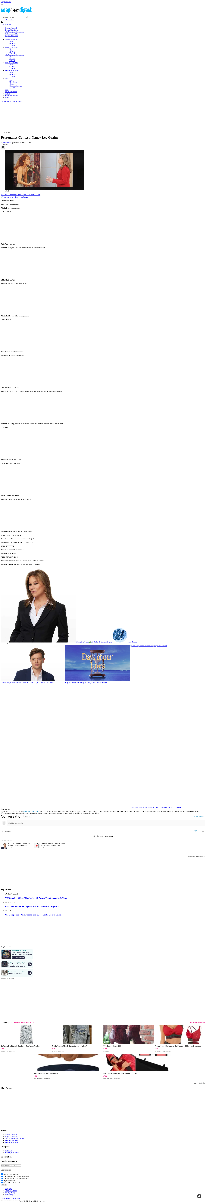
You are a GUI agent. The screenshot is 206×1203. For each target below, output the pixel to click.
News (11, 41)
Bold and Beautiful (11, 34)
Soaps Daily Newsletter (11, 1174)
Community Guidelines (31, 811)
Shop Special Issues (12, 1153)
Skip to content (6, 2)
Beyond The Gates (11, 36)
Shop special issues (15, 86)
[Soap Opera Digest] (5, 1126)
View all (12, 45)
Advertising (9, 1194)
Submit (4, 1185)
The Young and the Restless (14, 32)
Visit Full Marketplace (197, 1022)
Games (3, 20)
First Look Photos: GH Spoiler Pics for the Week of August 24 (32, 906)
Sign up (201, 816)
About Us (12, 88)
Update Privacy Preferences (10, 1198)
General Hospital (11, 28)
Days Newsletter (9, 1181)
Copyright (8, 1189)
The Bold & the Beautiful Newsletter (15, 1178)
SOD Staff (7, 143)
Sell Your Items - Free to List (24, 1022)
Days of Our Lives (11, 30)
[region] (103, 836)
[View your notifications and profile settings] (203, 831)
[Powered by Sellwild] (202, 1083)
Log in (196, 816)
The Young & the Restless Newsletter (16, 1176)
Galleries (12, 43)
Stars (11, 80)
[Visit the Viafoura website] (200, 856)
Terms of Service (17, 101)
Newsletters (10, 20)
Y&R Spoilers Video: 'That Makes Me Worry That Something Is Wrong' (37, 898)
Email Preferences (11, 92)
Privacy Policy (6, 101)
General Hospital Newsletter (13, 1183)
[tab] (7, 831)
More (7, 78)
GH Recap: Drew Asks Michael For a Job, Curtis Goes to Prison (33, 915)
